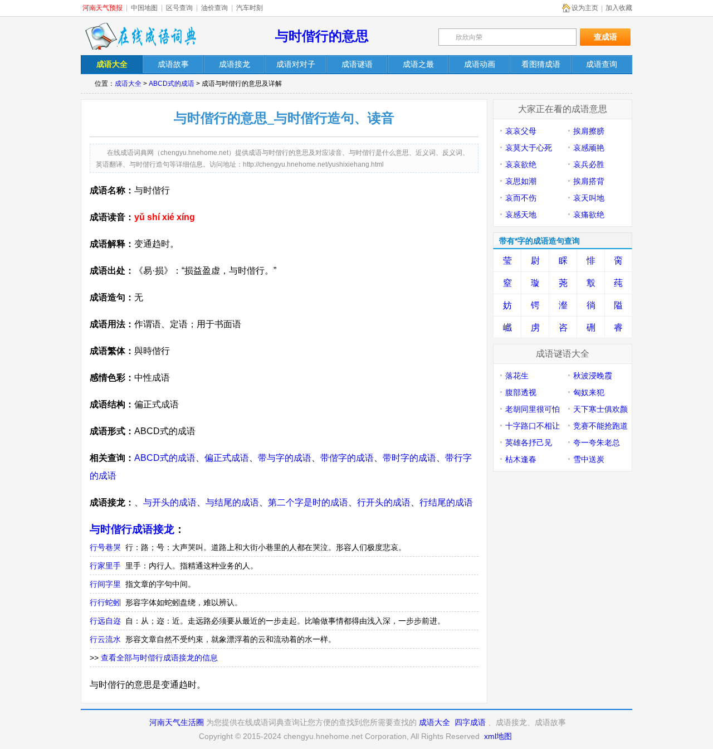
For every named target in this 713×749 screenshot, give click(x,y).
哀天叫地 (588, 197)
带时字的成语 (409, 458)
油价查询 (214, 8)
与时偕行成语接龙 (132, 529)
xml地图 (498, 736)
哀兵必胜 (588, 164)
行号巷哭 (105, 547)
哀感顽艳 (588, 147)
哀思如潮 (520, 181)
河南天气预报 (102, 8)
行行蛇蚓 (105, 602)
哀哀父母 (520, 131)
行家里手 (105, 565)
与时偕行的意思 (322, 35)
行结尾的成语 (446, 502)
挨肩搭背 (588, 181)
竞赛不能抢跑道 (600, 425)
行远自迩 (105, 620)
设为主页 (585, 8)
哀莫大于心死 (528, 147)
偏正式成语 (226, 458)
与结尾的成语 (232, 502)
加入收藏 (618, 8)
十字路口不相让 (532, 425)
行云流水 (105, 639)
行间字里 (105, 584)
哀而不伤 (520, 197)
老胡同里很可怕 (532, 409)
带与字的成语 (284, 458)
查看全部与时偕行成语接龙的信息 (159, 657)
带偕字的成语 (347, 458)
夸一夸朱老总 (596, 442)
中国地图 (144, 8)
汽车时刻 (249, 8)
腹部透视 (520, 392)
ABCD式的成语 (171, 83)
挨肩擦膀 (588, 131)
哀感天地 (520, 214)
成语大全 (128, 83)
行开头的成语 (384, 502)
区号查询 (179, 8)
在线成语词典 (140, 36)
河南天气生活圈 (176, 722)
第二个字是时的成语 (308, 502)
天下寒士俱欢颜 (600, 409)
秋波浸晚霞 (592, 375)
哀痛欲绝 (588, 214)
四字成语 (470, 722)
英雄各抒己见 (528, 442)
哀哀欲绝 (520, 164)
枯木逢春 (520, 459)
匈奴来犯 (588, 392)
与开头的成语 (170, 502)
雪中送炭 (588, 459)
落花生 (517, 375)
